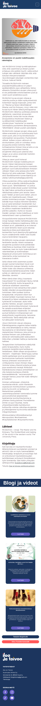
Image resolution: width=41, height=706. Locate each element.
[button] (37, 4)
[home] (17, 4)
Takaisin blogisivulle (20, 637)
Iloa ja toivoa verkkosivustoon (21, 466)
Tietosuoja (6, 679)
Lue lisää (20, 534)
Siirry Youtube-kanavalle (20, 642)
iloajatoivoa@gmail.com (25, 463)
